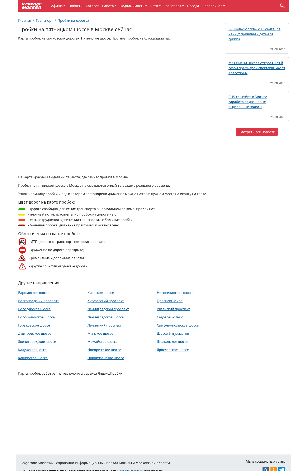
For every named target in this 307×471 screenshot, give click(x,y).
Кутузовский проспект (106, 301)
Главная (24, 20)
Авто (154, 6)
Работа (108, 6)
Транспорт (172, 6)
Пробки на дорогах (73, 20)
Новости (75, 6)
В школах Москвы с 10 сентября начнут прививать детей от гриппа (254, 34)
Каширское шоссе (33, 358)
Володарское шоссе (34, 309)
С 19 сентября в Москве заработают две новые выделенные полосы (247, 101)
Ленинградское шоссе (106, 317)
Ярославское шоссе (173, 349)
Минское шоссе (100, 333)
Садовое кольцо (170, 317)
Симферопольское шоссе (178, 325)
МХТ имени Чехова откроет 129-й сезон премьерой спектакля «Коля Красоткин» (256, 68)
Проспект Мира (170, 301)
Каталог (92, 6)
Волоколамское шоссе (36, 317)
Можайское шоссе (103, 341)
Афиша (57, 6)
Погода (193, 6)
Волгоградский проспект (38, 301)
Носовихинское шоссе (175, 292)
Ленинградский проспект (108, 309)
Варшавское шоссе (33, 292)
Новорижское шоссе (104, 349)
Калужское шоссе (32, 349)
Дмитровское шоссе (34, 333)
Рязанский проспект (173, 309)
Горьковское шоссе (34, 325)
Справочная (212, 6)
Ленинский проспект (105, 325)
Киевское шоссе (101, 292)
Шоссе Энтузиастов (173, 333)
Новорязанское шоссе (106, 358)
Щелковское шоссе (172, 341)
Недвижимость (132, 6)
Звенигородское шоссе (37, 341)
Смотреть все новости (256, 132)
